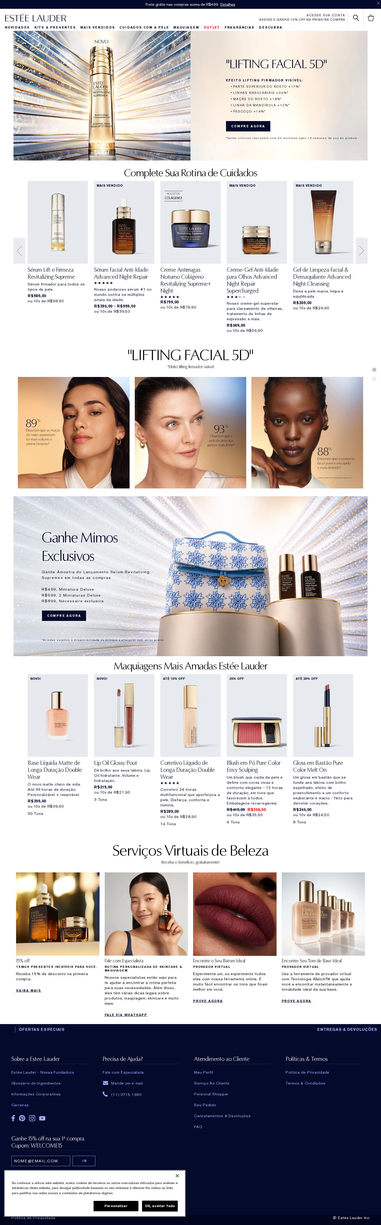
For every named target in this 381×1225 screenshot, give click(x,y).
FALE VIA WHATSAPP (126, 1015)
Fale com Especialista (123, 1072)
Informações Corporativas (36, 1094)
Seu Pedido (205, 1105)
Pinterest (22, 1118)
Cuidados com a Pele (144, 27)
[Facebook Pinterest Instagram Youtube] (49, 1119)
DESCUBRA (270, 27)
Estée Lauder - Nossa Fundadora (42, 1072)
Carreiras (20, 1105)
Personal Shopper (211, 1094)
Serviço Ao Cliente (212, 1083)
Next (362, 251)
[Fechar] (177, 1175)
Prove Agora (208, 1001)
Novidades (17, 27)
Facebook (13, 1118)
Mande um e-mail (127, 1083)
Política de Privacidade (33, 1217)
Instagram (32, 1118)
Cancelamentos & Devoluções (222, 1115)
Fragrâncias (240, 27)
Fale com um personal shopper (210, 4)
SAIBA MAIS (28, 991)
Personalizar (116, 1206)
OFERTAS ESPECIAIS (42, 1029)
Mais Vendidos (97, 27)
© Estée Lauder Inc (351, 1217)
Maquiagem (186, 27)
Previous (19, 251)
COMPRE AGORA (248, 126)
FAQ (198, 1126)
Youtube (42, 1118)
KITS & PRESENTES (55, 27)
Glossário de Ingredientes (36, 1083)
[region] (95, 1193)
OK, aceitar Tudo (160, 1206)
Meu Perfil (203, 1072)
